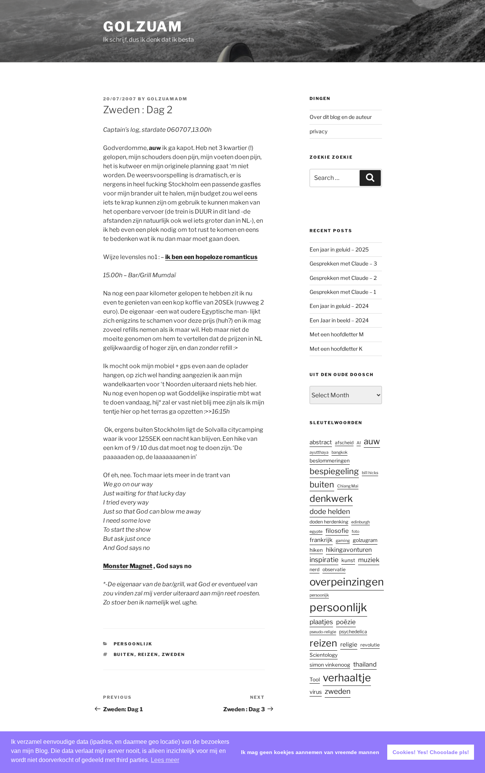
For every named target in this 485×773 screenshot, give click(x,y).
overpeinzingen (347, 581)
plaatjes (321, 622)
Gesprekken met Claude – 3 (343, 263)
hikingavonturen (349, 549)
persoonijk (319, 595)
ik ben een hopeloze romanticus (211, 257)
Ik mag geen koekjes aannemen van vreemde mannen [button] (310, 752)
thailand (365, 664)
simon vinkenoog (330, 665)
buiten (124, 654)
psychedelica (353, 631)
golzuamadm (167, 99)
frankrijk (321, 539)
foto (355, 531)
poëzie (346, 622)
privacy (318, 131)
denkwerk (331, 498)
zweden (173, 654)
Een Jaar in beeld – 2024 (339, 320)
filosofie (337, 530)
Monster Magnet (127, 566)
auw (372, 441)
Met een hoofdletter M (337, 334)
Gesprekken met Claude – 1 (343, 292)
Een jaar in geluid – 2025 (339, 249)
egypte (316, 531)
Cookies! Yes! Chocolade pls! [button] (431, 752)
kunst (348, 560)
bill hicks (370, 472)
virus (316, 692)
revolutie (370, 645)
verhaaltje (347, 677)
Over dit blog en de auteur (341, 117)
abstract (321, 442)
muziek (368, 560)
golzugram (365, 540)
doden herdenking (329, 522)
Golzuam (143, 26)
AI (359, 442)
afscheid (344, 442)
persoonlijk (133, 644)
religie (348, 644)
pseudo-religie (323, 631)
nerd (314, 569)
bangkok (339, 452)
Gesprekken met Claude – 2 (343, 278)
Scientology (324, 655)
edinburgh (360, 522)
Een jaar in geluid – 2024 (339, 306)
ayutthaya (319, 452)
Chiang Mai (347, 486)
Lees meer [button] (165, 760)
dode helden (330, 511)
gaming (343, 540)
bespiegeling (334, 471)
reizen (148, 654)
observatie (334, 569)
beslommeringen (330, 461)
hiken (316, 550)
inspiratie (324, 560)
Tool (315, 679)
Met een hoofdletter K (336, 348)
